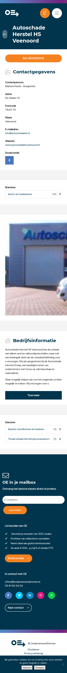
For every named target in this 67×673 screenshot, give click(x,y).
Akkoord (27, 667)
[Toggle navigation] (57, 13)
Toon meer (33, 395)
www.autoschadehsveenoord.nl (22, 144)
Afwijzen (39, 667)
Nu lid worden (16, 558)
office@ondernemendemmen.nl (22, 581)
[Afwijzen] (63, 664)
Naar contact (16, 607)
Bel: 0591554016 (33, 58)
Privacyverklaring (33, 653)
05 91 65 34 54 (14, 585)
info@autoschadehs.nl (17, 133)
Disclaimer (33, 649)
